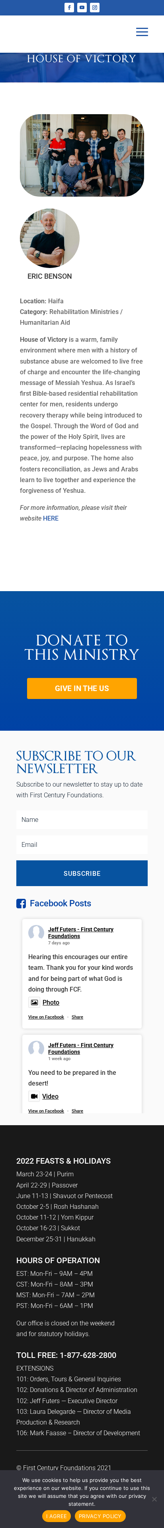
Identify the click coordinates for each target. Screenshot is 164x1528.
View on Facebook (46, 1017)
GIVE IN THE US (82, 688)
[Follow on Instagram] (95, 7)
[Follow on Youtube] (82, 7)
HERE (51, 518)
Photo (51, 1002)
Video (50, 1096)
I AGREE (56, 1516)
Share (77, 1017)
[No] (154, 1499)
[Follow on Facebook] (69, 7)
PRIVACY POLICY (100, 1516)
